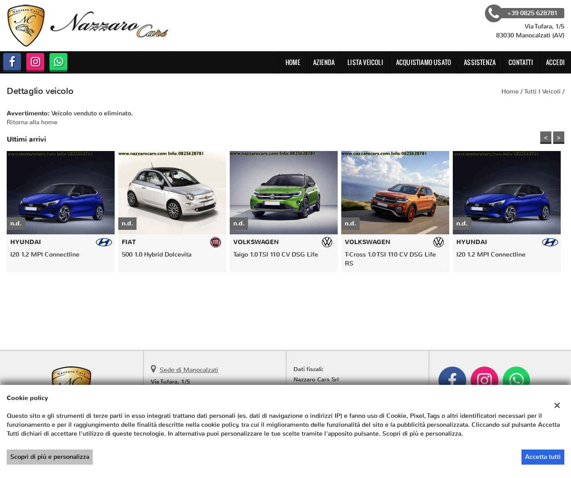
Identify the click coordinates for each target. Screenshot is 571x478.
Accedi (555, 62)
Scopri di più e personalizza (49, 457)
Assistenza (480, 62)
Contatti (521, 62)
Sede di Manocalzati (189, 370)
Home (293, 62)
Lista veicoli (365, 62)
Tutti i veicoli (542, 91)
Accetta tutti (543, 457)
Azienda (324, 62)
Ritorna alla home (32, 122)
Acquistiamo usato (423, 62)
